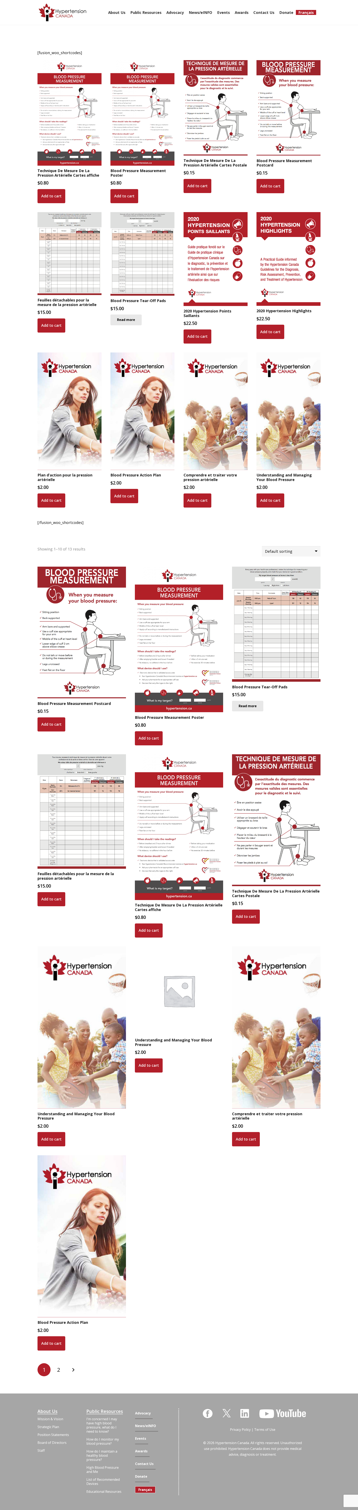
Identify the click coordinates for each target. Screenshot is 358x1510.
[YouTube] (282, 1413)
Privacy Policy (240, 1429)
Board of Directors (52, 1443)
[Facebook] (207, 1413)
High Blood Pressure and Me (102, 1469)
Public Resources (104, 1411)
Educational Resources (103, 1491)
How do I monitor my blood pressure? (102, 1441)
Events (140, 1438)
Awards (141, 1451)
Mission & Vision (50, 1419)
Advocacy (143, 1413)
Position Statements (53, 1435)
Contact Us (144, 1464)
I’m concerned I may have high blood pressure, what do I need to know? (101, 1425)
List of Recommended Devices (103, 1481)
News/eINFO (145, 1426)
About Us (47, 1411)
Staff (41, 1450)
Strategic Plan (48, 1427)
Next (73, 1369)
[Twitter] (227, 1412)
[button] (51, 196)
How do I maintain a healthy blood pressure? (101, 1455)
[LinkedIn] (244, 1413)
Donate (141, 1476)
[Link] (62, 12)
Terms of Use (264, 1429)
